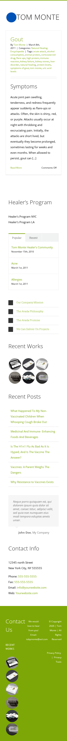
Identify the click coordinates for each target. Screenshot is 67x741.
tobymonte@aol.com (37, 639)
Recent (33, 237)
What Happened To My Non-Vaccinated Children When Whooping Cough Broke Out (29, 416)
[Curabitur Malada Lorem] (28, 377)
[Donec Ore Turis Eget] (14, 364)
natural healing (28, 64)
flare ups (20, 58)
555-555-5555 (27, 576)
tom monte (36, 68)
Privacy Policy (54, 653)
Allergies (16, 279)
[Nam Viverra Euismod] (14, 377)
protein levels (44, 64)
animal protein (32, 54)
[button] (33, 302)
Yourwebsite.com (27, 593)
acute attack (39, 51)
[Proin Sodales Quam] (42, 364)
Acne (14, 263)
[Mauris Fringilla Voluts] (28, 364)
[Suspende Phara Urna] (42, 377)
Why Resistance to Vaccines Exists (32, 482)
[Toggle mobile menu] (59, 24)
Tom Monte (19, 44)
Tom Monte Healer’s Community (32, 247)
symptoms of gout (19, 68)
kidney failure (27, 61)
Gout (16, 39)
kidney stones (42, 61)
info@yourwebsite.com (32, 587)
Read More (16, 167)
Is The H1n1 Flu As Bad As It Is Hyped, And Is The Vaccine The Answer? (30, 451)
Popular (17, 237)
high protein (33, 58)
